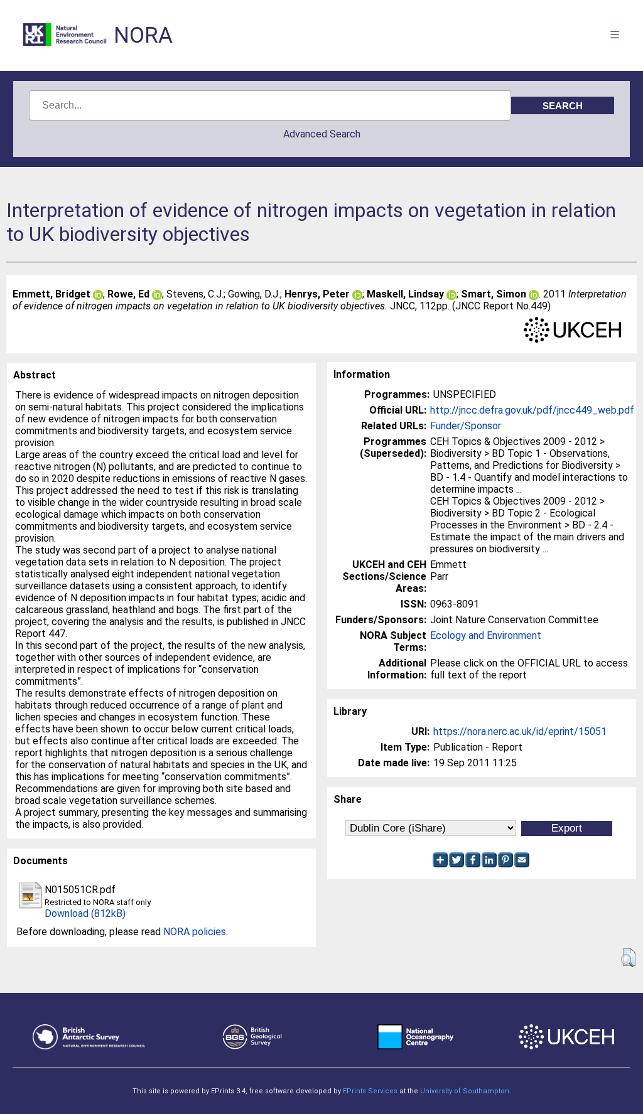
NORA (143, 35)
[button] (628, 957)
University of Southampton (464, 1091)
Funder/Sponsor (465, 426)
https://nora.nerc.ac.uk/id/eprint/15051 (520, 731)
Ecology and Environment (485, 635)
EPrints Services (370, 1091)
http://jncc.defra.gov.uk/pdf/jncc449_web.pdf (532, 410)
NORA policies (194, 932)
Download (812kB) (85, 913)
